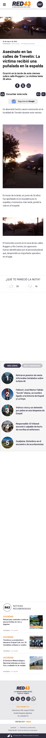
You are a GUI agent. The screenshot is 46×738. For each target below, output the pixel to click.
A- (43, 94)
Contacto (13, 727)
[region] (23, 308)
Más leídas (12, 365)
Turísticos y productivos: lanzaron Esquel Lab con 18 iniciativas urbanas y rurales (14, 642)
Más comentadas (32, 365)
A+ (38, 94)
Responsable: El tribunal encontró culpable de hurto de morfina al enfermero (29, 426)
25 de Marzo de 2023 (10, 41)
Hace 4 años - (16, 44)
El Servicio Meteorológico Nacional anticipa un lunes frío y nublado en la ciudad (14, 663)
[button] (17, 85)
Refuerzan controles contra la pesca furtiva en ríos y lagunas (15, 621)
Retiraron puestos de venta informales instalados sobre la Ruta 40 (29, 378)
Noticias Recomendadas (22, 607)
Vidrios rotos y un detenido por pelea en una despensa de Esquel (30, 410)
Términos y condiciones (27, 727)
